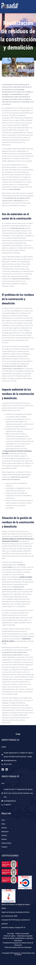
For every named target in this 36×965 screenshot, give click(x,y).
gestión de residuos (26, 577)
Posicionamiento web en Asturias (24, 954)
